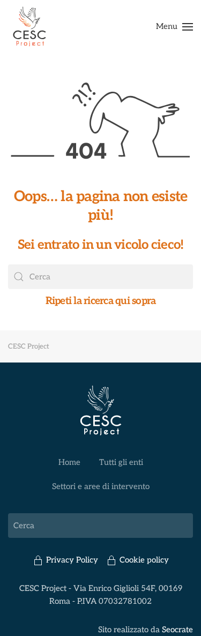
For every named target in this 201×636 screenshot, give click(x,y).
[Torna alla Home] (29, 26)
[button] (174, 26)
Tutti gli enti (121, 462)
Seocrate (177, 629)
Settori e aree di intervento (101, 486)
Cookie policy (144, 560)
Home (69, 462)
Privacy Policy (72, 560)
